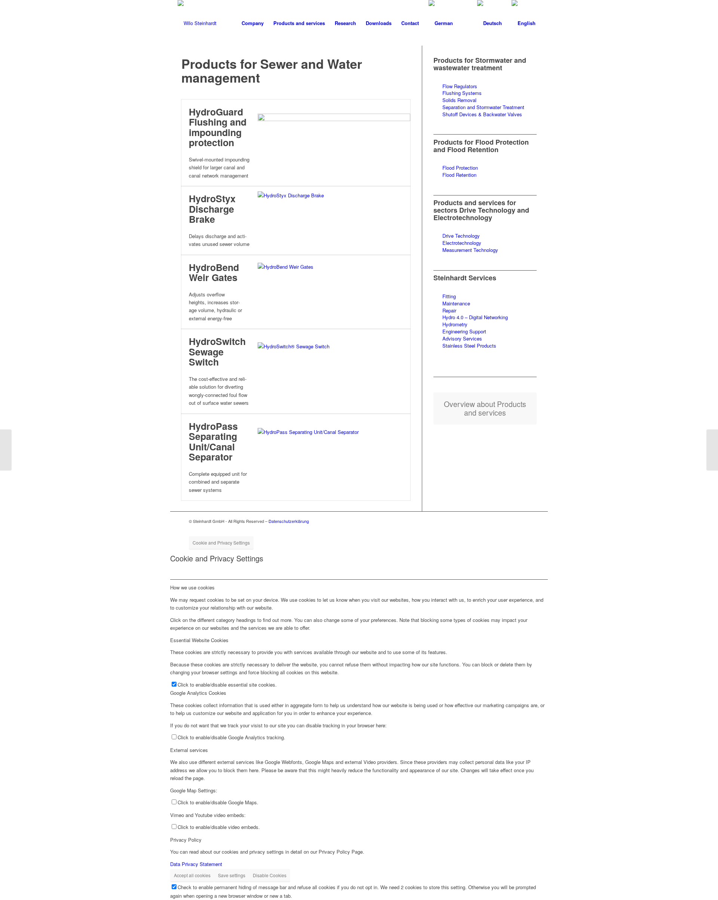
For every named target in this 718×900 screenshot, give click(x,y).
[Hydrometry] (437, 324)
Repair (449, 310)
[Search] (465, 23)
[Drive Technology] (437, 236)
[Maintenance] (437, 303)
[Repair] (437, 310)
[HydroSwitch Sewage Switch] (334, 371)
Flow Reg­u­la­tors (459, 86)
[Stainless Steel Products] (437, 345)
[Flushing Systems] (437, 93)
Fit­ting (449, 296)
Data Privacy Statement (196, 863)
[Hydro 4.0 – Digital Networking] (437, 317)
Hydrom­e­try (454, 324)
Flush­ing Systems (462, 92)
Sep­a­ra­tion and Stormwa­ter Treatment (483, 107)
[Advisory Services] (437, 338)
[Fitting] (437, 296)
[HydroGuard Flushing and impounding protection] (334, 143)
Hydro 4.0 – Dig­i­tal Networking (475, 317)
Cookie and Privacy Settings (221, 542)
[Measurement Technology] (437, 250)
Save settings (231, 875)
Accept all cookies (192, 875)
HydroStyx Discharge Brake (212, 209)
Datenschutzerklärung (289, 521)
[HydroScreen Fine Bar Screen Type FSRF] (6, 450)
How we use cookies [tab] (192, 587)
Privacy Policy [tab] (186, 839)
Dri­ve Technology (461, 235)
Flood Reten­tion (459, 174)
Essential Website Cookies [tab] (199, 640)
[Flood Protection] (437, 168)
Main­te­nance (456, 303)
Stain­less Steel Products (469, 345)
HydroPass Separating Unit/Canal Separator (213, 441)
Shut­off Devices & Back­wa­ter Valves (482, 114)
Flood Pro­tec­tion (460, 167)
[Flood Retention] (437, 175)
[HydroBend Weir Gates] (334, 292)
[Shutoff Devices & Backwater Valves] (437, 114)
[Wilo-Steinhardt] (197, 23)
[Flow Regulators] (437, 86)
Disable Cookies (269, 875)
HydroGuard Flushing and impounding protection (217, 127)
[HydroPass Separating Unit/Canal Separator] (334, 457)
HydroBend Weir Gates (214, 272)
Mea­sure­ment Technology (470, 249)
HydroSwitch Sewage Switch (217, 352)
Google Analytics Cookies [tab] (198, 692)
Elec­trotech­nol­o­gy (461, 242)
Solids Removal (459, 100)
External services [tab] (189, 749)
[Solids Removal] (437, 100)
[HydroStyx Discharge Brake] (334, 220)
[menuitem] (253, 23)
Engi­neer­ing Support (464, 331)
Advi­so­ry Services (463, 338)
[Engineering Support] (437, 331)
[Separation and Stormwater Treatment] (437, 107)
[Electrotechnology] (437, 243)
